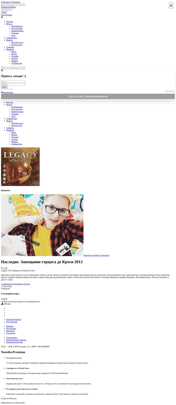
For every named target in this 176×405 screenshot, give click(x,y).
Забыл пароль (170, 91)
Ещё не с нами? (88, 96)
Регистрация (6, 15)
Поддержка (11, 328)
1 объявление (7, 284)
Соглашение (11, 337)
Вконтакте (8, 92)
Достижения (11, 322)
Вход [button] (4, 12)
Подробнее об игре (21, 284)
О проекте (10, 333)
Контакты (10, 331)
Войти (4, 87)
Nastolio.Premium (13, 319)
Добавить (7, 10)
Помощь (10, 326)
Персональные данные (16, 340)
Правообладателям (14, 342)
